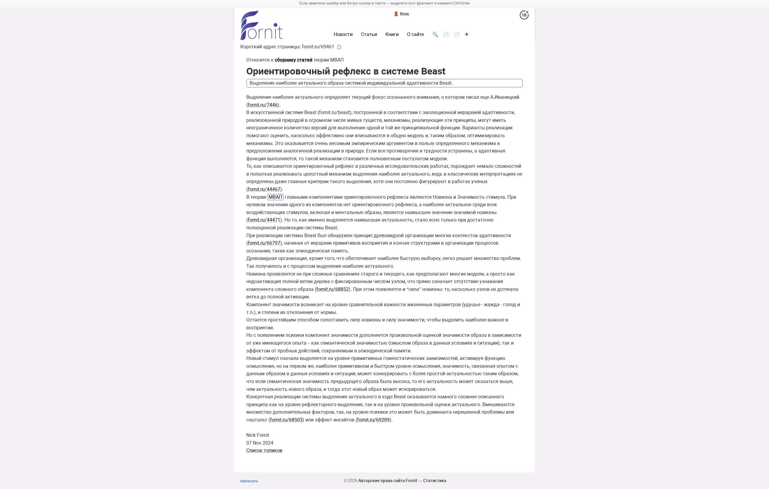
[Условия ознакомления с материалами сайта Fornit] (524, 16)
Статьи (369, 34)
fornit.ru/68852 (332, 289)
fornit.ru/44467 (264, 189)
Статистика (434, 480)
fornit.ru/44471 (264, 220)
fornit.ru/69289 (373, 420)
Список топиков (264, 450)
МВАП (275, 197)
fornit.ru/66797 (264, 243)
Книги (392, 34)
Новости (343, 34)
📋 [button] (339, 46)
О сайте (415, 34)
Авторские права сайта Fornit (387, 480)
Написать (249, 481)
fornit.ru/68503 (286, 420)
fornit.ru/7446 (263, 105)
